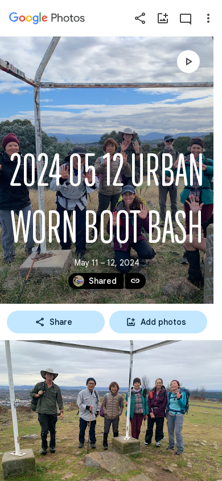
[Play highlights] (188, 61)
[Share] (140, 18)
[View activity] (185, 18)
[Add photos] (162, 18)
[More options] (208, 18)
